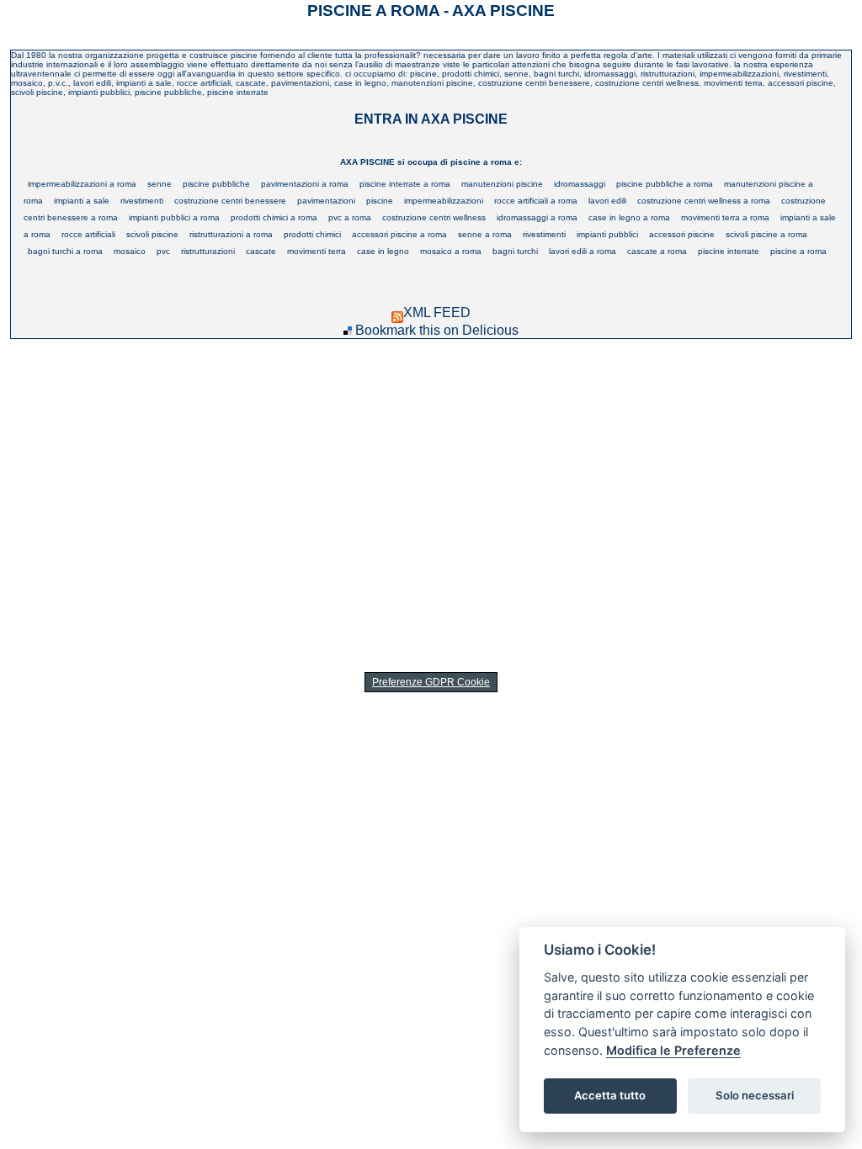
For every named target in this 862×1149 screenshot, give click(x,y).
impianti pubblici (607, 234)
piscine (379, 200)
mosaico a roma (451, 251)
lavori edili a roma (582, 251)
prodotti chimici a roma (274, 217)
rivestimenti (141, 200)
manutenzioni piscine (502, 183)
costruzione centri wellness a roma (703, 200)
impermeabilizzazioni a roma (82, 183)
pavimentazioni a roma (305, 183)
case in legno (383, 251)
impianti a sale (81, 200)
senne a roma (485, 234)
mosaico (130, 251)
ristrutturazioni (208, 251)
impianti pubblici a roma (174, 217)
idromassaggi (579, 183)
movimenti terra (316, 251)
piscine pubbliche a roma (664, 183)
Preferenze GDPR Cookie (431, 682)
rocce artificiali (88, 234)
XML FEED (437, 312)
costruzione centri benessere (230, 200)
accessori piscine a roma (399, 234)
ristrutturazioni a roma (231, 234)
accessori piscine (682, 234)
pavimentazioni (326, 200)
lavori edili (607, 200)
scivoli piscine (152, 234)
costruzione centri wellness (434, 217)
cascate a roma (657, 251)
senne (159, 183)
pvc (163, 251)
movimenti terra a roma (725, 217)
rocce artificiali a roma (535, 200)
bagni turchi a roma (65, 251)
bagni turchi (515, 251)
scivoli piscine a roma (766, 234)
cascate (261, 251)
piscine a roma (798, 251)
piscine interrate (728, 251)
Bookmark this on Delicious (437, 330)
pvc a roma (349, 217)
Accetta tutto (610, 1095)
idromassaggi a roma (537, 217)
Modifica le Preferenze (673, 1050)
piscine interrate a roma (404, 183)
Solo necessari (755, 1095)
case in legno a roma (629, 217)
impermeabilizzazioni (443, 200)
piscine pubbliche (216, 183)
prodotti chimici (312, 234)
